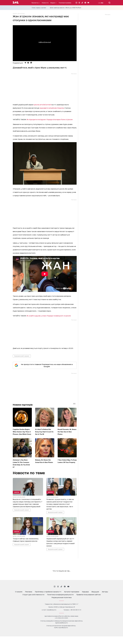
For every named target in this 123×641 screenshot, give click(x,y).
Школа (43, 104)
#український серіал (21, 510)
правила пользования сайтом (88, 594)
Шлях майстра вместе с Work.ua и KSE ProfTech (65, 7)
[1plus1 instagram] (54, 586)
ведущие (95, 591)
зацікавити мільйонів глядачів (51, 108)
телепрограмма (65, 2)
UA (99, 3)
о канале (18, 591)
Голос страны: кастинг (39, 7)
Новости (45, 2)
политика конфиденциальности (60, 594)
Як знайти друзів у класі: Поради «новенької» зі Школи (49, 316)
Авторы (105, 591)
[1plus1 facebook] (65, 586)
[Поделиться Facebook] (28, 62)
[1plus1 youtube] (68, 586)
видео (53, 2)
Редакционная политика (61, 597)
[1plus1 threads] (58, 586)
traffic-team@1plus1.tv (61, 627)
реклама (28, 591)
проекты (35, 2)
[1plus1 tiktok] (61, 586)
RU (102, 3)
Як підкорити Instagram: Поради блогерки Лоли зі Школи (50, 119)
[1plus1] (16, 3)
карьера (85, 591)
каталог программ (71, 591)
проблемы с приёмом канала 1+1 (48, 591)
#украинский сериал (21, 356)
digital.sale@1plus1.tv (61, 622)
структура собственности (33, 594)
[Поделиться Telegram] (25, 62)
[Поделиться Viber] (31, 63)
